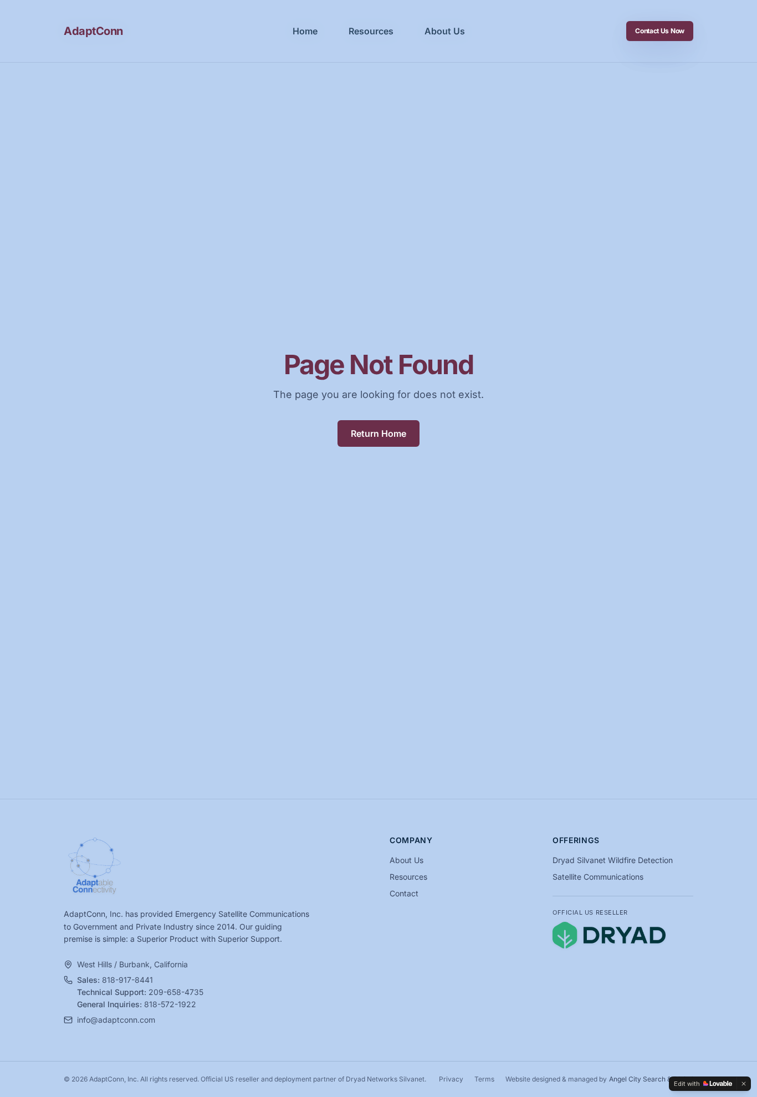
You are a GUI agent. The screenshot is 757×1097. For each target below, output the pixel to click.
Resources (371, 31)
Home (305, 31)
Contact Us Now (659, 31)
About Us (444, 31)
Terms (484, 1079)
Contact (404, 893)
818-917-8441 (127, 979)
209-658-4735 (176, 992)
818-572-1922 (170, 1004)
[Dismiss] (743, 1083)
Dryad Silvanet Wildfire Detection (613, 860)
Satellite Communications (598, 876)
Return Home (378, 433)
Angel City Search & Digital (651, 1079)
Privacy (451, 1079)
